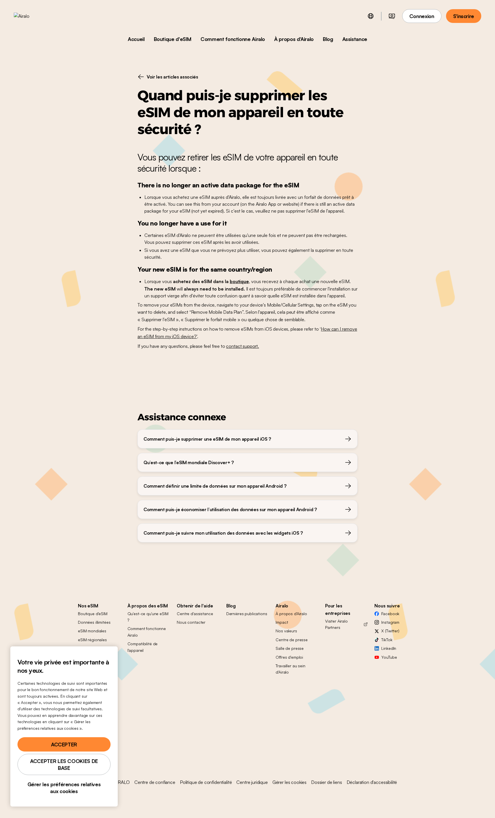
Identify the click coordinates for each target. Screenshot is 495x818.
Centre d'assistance (195, 613)
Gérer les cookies (289, 782)
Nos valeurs (286, 630)
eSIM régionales (92, 639)
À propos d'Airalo (294, 39)
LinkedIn (388, 648)
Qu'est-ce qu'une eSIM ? (147, 616)
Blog (328, 39)
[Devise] (391, 16)
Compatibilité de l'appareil (142, 646)
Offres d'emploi (289, 657)
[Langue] (370, 16)
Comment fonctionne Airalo (233, 39)
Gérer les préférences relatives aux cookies (64, 787)
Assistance (354, 39)
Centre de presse (292, 639)
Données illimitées (94, 622)
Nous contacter (191, 622)
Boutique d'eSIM (173, 39)
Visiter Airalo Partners (336, 624)
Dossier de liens (326, 782)
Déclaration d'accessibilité (372, 782)
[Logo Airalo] (31, 16)
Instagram (390, 622)
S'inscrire (463, 16)
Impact (282, 622)
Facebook (390, 613)
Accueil (136, 39)
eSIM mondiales (92, 630)
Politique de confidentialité (206, 782)
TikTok (386, 639)
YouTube (389, 657)
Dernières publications (246, 613)
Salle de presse (290, 648)
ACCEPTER (64, 744)
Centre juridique (252, 782)
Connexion (421, 16)
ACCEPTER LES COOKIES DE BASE (64, 764)
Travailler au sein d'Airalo (290, 668)
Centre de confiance (154, 782)
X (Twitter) (390, 630)
